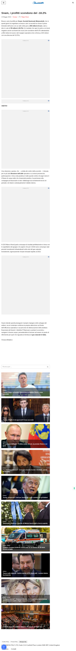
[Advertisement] (26, 318)
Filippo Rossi (25, 17)
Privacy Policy (14, 641)
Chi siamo (5, 649)
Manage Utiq (23, 641)
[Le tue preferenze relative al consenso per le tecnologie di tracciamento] (74, 488)
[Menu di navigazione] (3, 2)
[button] (4, 647)
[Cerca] (73, 2)
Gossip (15, 17)
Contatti (13, 649)
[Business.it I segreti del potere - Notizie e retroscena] (38, 2)
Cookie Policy (5, 641)
